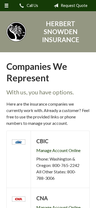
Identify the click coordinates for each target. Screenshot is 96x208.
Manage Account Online (58, 150)
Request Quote (73, 5)
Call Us (32, 5)
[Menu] (6, 6)
